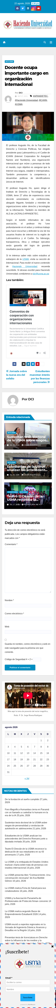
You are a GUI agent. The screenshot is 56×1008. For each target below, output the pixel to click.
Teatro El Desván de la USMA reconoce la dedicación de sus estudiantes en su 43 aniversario (25, 852)
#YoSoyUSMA (13, 492)
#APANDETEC (40, 96)
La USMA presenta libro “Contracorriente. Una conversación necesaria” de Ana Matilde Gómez (27, 878)
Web (7, 627)
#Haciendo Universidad (26, 100)
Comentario (11, 544)
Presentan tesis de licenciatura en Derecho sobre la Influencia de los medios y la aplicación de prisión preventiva (26, 940)
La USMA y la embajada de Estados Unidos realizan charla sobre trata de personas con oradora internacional (26, 865)
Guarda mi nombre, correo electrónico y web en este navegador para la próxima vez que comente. (27, 648)
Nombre (9, 600)
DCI (20, 93)
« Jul (27, 778)
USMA (25, 259)
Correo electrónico (14, 613)
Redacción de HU (33, 504)
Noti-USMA (9, 61)
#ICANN (43, 100)
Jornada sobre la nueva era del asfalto (16, 375)
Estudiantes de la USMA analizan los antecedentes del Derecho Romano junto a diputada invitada (26, 839)
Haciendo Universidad (24, 266)
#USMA (19, 104)
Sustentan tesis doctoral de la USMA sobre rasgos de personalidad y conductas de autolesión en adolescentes (26, 825)
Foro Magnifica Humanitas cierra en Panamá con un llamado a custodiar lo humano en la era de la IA (27, 812)
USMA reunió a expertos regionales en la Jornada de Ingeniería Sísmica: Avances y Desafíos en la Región (25, 927)
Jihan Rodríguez (32, 445)
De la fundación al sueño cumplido (22, 799)
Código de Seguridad (15, 659)
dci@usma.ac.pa (41, 274)
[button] (45, 42)
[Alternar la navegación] (51, 42)
